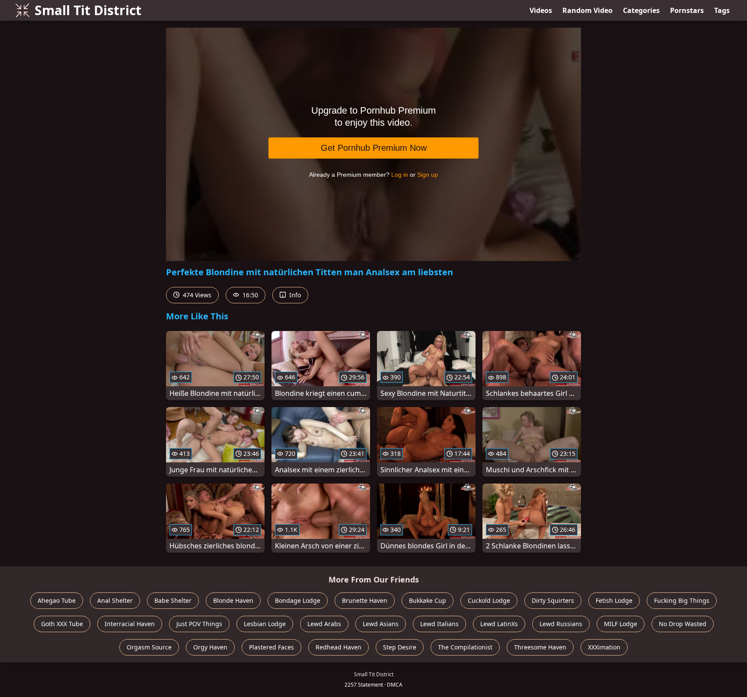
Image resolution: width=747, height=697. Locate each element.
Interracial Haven (130, 624)
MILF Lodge (620, 624)
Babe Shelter (173, 600)
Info (294, 295)
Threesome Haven (540, 647)
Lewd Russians (561, 624)
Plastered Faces (271, 647)
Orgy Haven (210, 647)
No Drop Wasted (682, 624)
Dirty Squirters (553, 600)
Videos (541, 10)
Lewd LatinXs (499, 624)
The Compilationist (465, 647)
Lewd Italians (439, 624)
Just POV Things (199, 624)
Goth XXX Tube (62, 624)
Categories (641, 10)
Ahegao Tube (57, 600)
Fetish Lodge (614, 600)
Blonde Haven (233, 600)
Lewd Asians (381, 624)
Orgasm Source (149, 647)
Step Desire (399, 647)
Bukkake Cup (427, 600)
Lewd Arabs (324, 624)
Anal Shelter (115, 600)
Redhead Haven (338, 647)
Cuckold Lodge (489, 600)
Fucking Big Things (681, 600)
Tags (722, 10)
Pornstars (687, 10)
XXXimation (604, 647)
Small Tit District (88, 10)
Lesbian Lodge (265, 624)
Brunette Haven (364, 600)
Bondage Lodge (297, 600)
